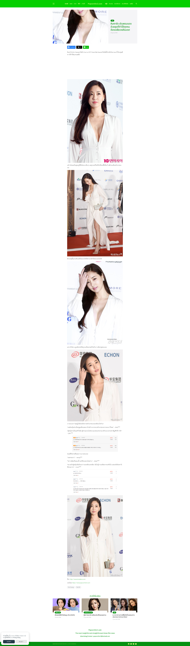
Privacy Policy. (17, 637)
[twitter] (131, 644)
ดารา (75, 4)
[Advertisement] (95, 67)
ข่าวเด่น (111, 4)
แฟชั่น (131, 4)
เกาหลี (66, 4)
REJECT (21, 641)
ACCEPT (9, 641)
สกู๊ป (106, 4)
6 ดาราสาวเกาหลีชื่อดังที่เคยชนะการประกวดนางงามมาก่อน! (124, 616)
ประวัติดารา (117, 4)
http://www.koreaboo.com (78, 579)
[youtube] (136, 644)
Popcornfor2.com (95, 4)
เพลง (71, 4)
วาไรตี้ (83, 4)
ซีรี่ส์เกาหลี (58, 612)
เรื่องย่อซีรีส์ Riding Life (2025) (65, 615)
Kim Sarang (71, 587)
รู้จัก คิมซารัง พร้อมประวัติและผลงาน (95, 615)
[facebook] (129, 644)
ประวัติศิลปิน (125, 4)
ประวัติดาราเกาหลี (88, 612)
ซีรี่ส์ (79, 4)
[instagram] (133, 644)
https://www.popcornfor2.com (81, 583)
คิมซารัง (78, 587)
